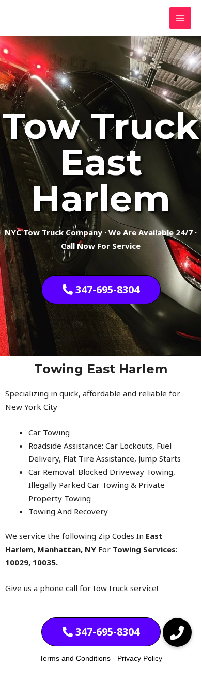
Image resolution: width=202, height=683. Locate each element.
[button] (177, 632)
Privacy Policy (139, 658)
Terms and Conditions (75, 658)
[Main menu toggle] (180, 18)
